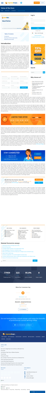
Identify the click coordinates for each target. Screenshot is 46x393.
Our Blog (3, 338)
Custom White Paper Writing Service (7, 361)
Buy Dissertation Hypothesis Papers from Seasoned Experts (11, 364)
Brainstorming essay (6, 247)
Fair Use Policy (23, 389)
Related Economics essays (9, 39)
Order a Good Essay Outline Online (7, 359)
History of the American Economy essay (10, 257)
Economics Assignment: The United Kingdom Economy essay (14, 254)
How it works (4, 336)
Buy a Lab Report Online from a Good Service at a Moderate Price (12, 357)
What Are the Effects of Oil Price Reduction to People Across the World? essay (17, 251)
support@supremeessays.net (11, 159)
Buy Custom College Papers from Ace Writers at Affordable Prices (12, 348)
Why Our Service (31, 336)
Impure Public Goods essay (7, 253)
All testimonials (23, 309)
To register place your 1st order (38, 37)
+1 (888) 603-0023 (11, 157)
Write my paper (39, 179)
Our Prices (25, 336)
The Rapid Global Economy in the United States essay (13, 248)
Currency (12, 85)
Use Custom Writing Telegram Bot (24, 325)
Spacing (3, 85)
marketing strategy (39, 144)
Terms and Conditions (5, 389)
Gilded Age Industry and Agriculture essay (10, 245)
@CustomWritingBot (30, 377)
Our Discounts (18, 336)
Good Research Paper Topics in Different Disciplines (10, 352)
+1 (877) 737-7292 (11, 155)
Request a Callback (29, 375)
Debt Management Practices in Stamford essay (11, 250)
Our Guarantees (11, 336)
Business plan (21, 296)
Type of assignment (14, 76)
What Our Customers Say (23, 287)
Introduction (6, 36)
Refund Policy (17, 389)
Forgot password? (37, 35)
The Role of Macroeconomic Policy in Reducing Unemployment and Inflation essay (18, 256)
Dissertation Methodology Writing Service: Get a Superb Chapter (12, 363)
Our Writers (38, 336)
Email (32, 18)
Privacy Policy (12, 389)
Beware (43, 336)
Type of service (4, 76)
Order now (36, 2)
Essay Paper (3, 350)
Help (39, 182)
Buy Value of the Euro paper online (10, 37)
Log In (38, 28)
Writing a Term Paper (4, 355)
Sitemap (28, 389)
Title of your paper (23, 76)
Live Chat (38, 153)
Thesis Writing (3, 354)
